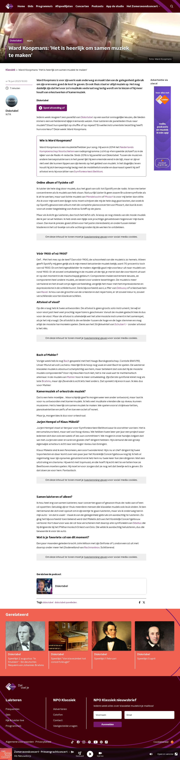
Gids (30, 6)
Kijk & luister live (15, 720)
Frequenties (12, 709)
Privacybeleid (43, 742)
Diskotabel (87, 117)
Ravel (44, 292)
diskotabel (48, 602)
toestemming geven (95, 237)
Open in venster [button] (165, 754)
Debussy (122, 288)
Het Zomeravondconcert (142, 6)
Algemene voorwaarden (20, 742)
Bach (66, 361)
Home (21, 6)
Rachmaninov (92, 547)
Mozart (109, 197)
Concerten (82, 6)
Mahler (71, 377)
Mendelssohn (93, 197)
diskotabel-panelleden (66, 602)
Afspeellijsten (64, 6)
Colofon (58, 715)
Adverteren (60, 709)
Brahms (46, 381)
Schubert (120, 324)
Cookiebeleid (161, 742)
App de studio (115, 6)
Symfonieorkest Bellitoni (88, 171)
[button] (79, 754)
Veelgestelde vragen (65, 726)
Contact (58, 720)
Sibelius (137, 523)
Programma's (44, 6)
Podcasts (97, 6)
